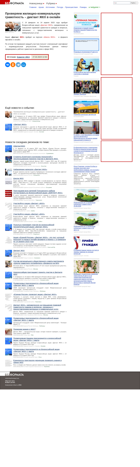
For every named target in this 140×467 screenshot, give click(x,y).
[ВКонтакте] (7, 64)
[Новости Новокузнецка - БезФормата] (12, 2)
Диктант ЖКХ (46, 25)
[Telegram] (18, 64)
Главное (32, 7)
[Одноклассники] (12, 64)
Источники (50, 7)
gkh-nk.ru (11, 32)
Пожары (83, 7)
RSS (20, 385)
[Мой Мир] (23, 64)
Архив (41, 7)
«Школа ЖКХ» (49, 37)
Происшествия (71, 7)
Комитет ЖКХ (23, 57)
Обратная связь (10, 381)
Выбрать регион (10, 382)
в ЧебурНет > (94, 7)
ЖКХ (21, 37)
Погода (60, 7)
